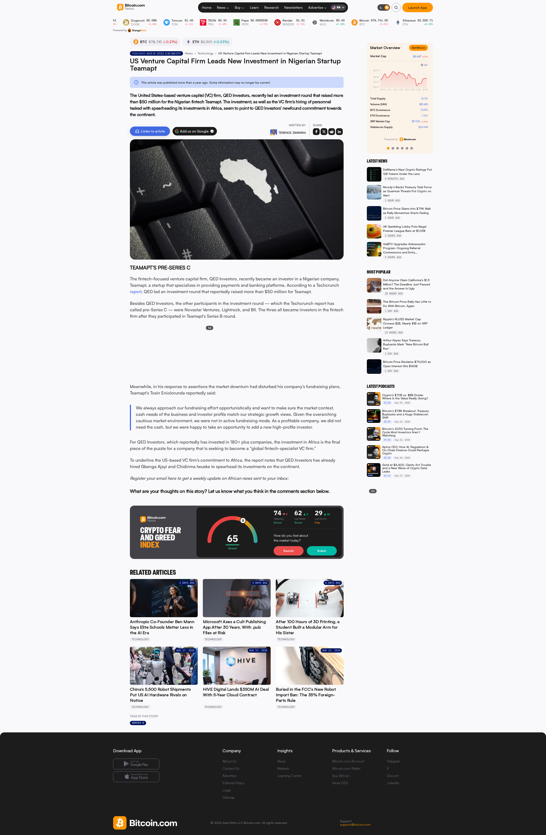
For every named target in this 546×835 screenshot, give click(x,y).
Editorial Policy (233, 783)
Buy (238, 7)
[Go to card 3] (397, 148)
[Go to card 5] (407, 148)
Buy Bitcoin (341, 776)
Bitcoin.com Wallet (346, 768)
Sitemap (228, 797)
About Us (229, 761)
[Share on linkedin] (339, 131)
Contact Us (230, 768)
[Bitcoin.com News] (131, 7)
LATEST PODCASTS (381, 386)
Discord (392, 776)
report (135, 291)
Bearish (288, 551)
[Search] (396, 7)
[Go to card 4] (402, 148)
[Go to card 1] (388, 148)
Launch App (417, 7)
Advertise (315, 7)
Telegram (393, 761)
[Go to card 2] (393, 148)
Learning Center (289, 776)
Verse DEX (340, 783)
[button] (212, 131)
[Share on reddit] (331, 131)
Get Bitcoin (418, 47)
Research (271, 7)
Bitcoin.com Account (348, 761)
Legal (226, 790)
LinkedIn (393, 783)
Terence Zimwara (292, 132)
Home (206, 7)
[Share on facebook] (316, 131)
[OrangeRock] (137, 30)
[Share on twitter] (324, 131)
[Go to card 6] (411, 148)
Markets (283, 768)
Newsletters (293, 7)
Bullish (321, 551)
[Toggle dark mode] (384, 7)
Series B (138, 722)
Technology (205, 53)
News (221, 7)
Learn (254, 7)
